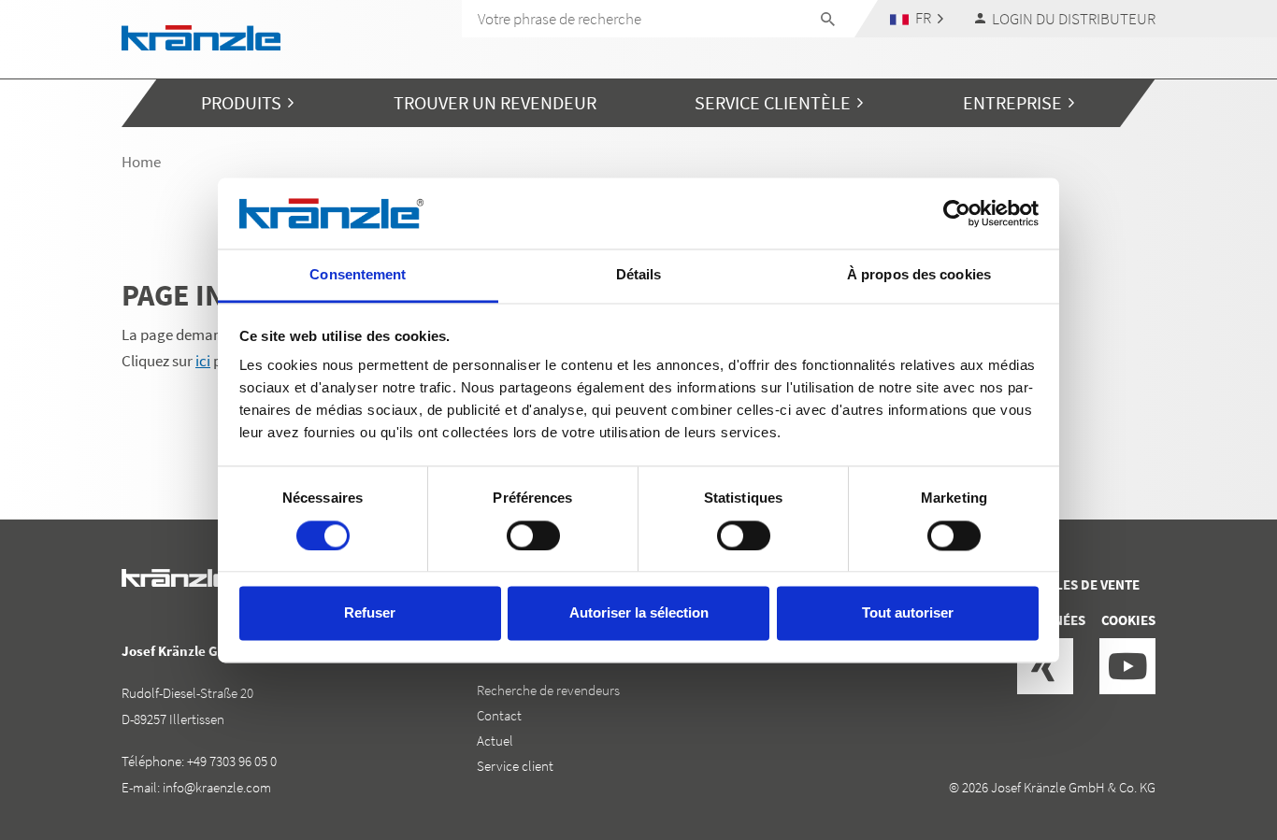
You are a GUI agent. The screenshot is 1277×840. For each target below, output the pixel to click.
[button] (917, 18)
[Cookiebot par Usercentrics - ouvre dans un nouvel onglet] (957, 213)
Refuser (369, 613)
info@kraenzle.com (217, 787)
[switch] (533, 535)
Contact (499, 715)
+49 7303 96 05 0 (232, 761)
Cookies (1128, 620)
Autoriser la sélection (639, 613)
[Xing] (1045, 666)
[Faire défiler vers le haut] (1212, 746)
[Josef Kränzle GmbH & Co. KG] (201, 36)
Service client (515, 766)
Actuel (495, 740)
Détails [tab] (639, 275)
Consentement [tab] (357, 275)
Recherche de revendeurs (548, 690)
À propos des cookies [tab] (919, 275)
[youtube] (1127, 666)
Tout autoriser (908, 613)
